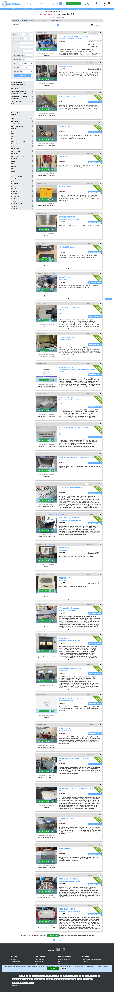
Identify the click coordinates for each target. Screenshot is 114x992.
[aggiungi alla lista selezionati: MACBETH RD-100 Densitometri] (100, 273)
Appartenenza (39, 959)
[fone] (52, 79)
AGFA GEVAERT (16, 121)
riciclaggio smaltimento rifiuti (61, 979)
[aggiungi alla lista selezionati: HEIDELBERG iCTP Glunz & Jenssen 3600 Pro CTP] (100, 785)
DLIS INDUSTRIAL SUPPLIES (20, 141)
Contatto (13, 959)
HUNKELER (14, 171)
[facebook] (58, 950)
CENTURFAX (15, 136)
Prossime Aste (63, 964)
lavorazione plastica (39, 979)
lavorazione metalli (17, 979)
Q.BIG (13, 199)
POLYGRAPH (15, 196)
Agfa (12, 118)
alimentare (72, 979)
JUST (13, 174)
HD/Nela (14, 164)
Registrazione (39, 961)
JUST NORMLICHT (17, 176)
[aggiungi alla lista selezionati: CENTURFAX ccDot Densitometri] (100, 544)
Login (36, 964)
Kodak (13, 181)
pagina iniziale (15, 20)
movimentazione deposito (19, 982)
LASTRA (14, 189)
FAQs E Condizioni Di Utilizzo (91, 959)
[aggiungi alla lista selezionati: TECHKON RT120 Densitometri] (100, 574)
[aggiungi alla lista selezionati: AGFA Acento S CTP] (100, 845)
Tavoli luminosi (16, 101)
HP (12, 169)
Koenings (14, 186)
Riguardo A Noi (15, 961)
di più (13, 103)
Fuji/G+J (14, 144)
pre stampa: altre (43, 20)
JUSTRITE (14, 179)
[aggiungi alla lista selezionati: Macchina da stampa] (100, 63)
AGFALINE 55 (15, 123)
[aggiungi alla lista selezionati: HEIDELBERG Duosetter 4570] (100, 484)
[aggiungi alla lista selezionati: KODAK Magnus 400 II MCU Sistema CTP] (100, 664)
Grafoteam (14, 154)
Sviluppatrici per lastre (18, 93)
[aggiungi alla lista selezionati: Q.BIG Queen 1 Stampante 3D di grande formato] (100, 634)
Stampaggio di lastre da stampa (21, 91)
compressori (30, 982)
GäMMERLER (15, 159)
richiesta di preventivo (96, 102)
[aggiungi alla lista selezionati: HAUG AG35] (100, 153)
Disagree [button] (63, 968)
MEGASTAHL (15, 194)
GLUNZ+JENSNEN (17, 151)
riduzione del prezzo (95, 41)
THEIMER (14, 209)
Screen (13, 201)
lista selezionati (97, 25)
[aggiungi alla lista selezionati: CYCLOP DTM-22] (100, 123)
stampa (79, 979)
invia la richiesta (44, 49)
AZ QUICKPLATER (17, 126)
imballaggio (49, 979)
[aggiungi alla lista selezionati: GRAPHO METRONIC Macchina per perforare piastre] (100, 213)
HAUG (13, 161)
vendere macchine (73, 4)
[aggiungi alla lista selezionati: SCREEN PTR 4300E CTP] (100, 815)
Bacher (13, 128)
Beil (12, 133)
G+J (12, 146)
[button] (109, 3)
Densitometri (15, 88)
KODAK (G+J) (15, 184)
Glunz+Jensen (15, 149)
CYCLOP (14, 138)
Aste (59, 961)
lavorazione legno (28, 979)
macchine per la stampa (28, 20)
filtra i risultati (22, 75)
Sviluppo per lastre (17, 98)
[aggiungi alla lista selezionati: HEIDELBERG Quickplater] (100, 243)
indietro (59, 20)
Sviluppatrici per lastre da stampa (22, 96)
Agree (53, 968)
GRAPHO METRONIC (17, 156)
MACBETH (14, 191)
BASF (13, 131)
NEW (85, 33)
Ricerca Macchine (64, 959)
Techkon (14, 206)
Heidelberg (14, 166)
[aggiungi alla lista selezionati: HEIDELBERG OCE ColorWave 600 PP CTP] (100, 755)
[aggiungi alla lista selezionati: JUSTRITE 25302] (100, 183)
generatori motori (87, 979)
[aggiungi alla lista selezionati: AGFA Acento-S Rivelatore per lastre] (100, 725)
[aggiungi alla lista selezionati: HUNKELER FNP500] (100, 93)
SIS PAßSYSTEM (16, 204)
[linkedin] (63, 950)
